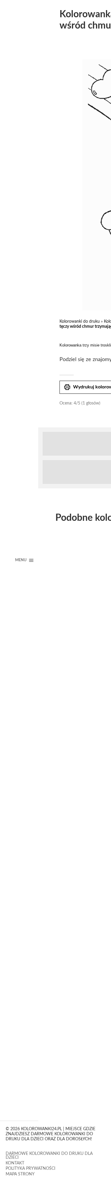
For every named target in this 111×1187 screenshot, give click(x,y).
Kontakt (15, 1163)
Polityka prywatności (30, 1168)
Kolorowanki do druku (79, 321)
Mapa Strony (20, 1174)
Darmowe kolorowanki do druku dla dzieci (49, 1156)
